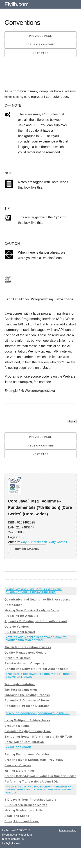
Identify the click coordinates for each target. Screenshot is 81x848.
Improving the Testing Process (27, 695)
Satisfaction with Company (24, 663)
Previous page (40, 36)
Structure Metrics (17, 658)
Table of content (40, 44)
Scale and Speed (16, 816)
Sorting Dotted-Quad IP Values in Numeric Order (40, 776)
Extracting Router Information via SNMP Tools (38, 736)
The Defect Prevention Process (27, 647)
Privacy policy (67, 830)
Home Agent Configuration (24, 742)
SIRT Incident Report (19, 632)
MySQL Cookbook (18, 747)
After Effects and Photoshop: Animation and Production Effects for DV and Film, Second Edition (39, 789)
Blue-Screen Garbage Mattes (25, 805)
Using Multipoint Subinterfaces (27, 720)
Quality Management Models (25, 652)
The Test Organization (20, 689)
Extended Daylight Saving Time (27, 731)
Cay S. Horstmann (34, 542)
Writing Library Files (19, 770)
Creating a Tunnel (17, 725)
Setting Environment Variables (27, 754)
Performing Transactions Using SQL (31, 781)
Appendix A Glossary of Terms (27, 700)
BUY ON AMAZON (27, 549)
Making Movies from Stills (23, 810)
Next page (41, 53)
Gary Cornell (58, 542)
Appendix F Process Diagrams (27, 706)
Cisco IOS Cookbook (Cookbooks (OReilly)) (38, 713)
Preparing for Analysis (21, 615)
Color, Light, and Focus (21, 821)
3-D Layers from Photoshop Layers (30, 799)
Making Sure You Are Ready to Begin (31, 610)
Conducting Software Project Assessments (36, 668)
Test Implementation (19, 684)
